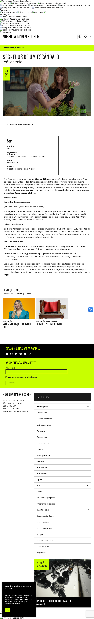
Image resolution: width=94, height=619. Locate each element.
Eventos (18, 293)
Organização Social (45, 516)
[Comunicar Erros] (45, 12)
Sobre (39, 492)
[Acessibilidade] (85, 37)
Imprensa (41, 553)
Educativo (42, 467)
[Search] (87, 397)
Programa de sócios (46, 504)
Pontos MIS (42, 473)
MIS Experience (43, 455)
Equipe (40, 534)
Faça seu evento (44, 528)
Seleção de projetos (46, 498)
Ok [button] (8, 610)
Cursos (28, 293)
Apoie (39, 479)
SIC (1, 615)
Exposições (8, 293)
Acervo (40, 461)
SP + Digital (5, 3)
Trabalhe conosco (45, 540)
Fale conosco (43, 547)
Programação (43, 443)
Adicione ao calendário (20, 124)
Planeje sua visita (44, 419)
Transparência (43, 522)
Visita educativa (44, 425)
